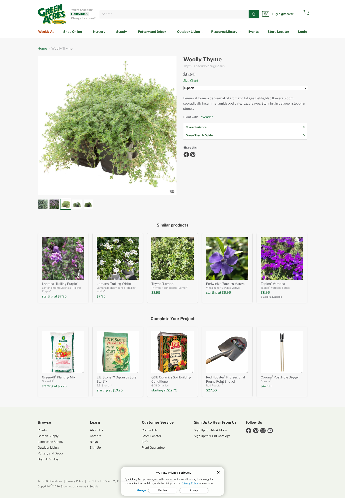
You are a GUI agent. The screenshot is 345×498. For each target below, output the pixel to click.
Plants (42, 430)
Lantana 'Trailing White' (114, 284)
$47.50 (266, 386)
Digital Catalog (48, 459)
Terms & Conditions (50, 481)
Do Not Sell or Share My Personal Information (115, 481)
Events (253, 32)
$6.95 (189, 74)
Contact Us (150, 430)
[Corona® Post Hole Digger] (282, 352)
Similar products (172, 225)
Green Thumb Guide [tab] (199, 135)
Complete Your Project (173, 318)
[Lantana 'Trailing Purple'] (63, 258)
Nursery (99, 32)
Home (42, 48)
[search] (174, 14)
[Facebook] (185, 154)
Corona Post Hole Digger (280, 377)
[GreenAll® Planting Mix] (63, 352)
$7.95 (62, 296)
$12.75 (172, 390)
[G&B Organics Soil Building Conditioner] (172, 352)
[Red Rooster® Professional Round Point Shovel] (227, 352)
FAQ (145, 442)
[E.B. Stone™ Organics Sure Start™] (118, 352)
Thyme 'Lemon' (162, 284)
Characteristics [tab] (196, 127)
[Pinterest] (192, 154)
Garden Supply (48, 436)
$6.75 (62, 386)
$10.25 (117, 390)
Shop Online (72, 32)
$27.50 (211, 390)
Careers (95, 436)
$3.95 (155, 292)
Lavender (206, 117)
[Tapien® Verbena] (282, 258)
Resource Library (224, 32)
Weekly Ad (46, 32)
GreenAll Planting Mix (58, 377)
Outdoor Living (189, 32)
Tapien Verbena (273, 284)
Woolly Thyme (202, 59)
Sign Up (95, 447)
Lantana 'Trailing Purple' (60, 284)
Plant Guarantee (153, 447)
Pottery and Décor (152, 32)
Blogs (94, 442)
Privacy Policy (74, 481)
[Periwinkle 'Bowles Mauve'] (227, 258)
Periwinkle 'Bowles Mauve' (225, 284)
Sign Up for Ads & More (210, 430)
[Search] (254, 14)
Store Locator (278, 32)
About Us (96, 430)
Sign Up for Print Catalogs (212, 436)
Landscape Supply (50, 442)
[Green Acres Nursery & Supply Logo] (52, 14)
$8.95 (265, 292)
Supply (121, 32)
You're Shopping (82, 9)
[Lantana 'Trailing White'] (118, 258)
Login (302, 32)
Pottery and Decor (50, 453)
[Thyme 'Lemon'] (172, 258)
